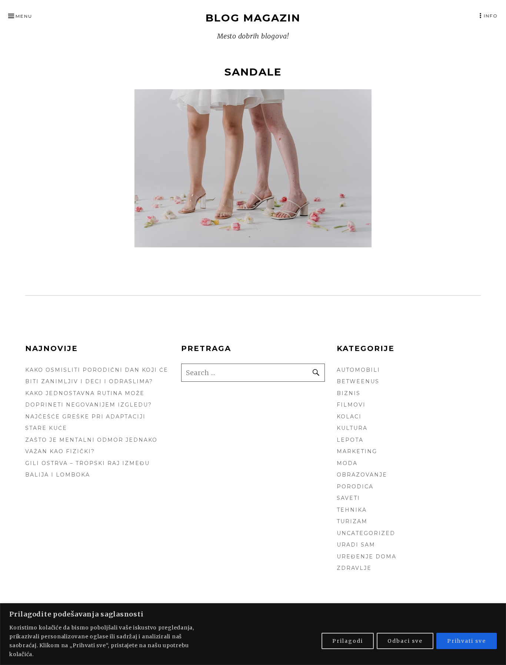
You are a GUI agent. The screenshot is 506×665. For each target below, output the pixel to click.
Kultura (352, 428)
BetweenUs (358, 381)
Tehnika (352, 510)
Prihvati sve (466, 641)
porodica (355, 486)
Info (491, 16)
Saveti (348, 498)
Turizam (352, 521)
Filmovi (351, 404)
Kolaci (349, 416)
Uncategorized (366, 533)
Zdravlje (354, 568)
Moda (347, 463)
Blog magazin (253, 17)
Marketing (357, 451)
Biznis (348, 393)
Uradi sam (356, 544)
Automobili (358, 370)
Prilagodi (347, 641)
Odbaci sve (405, 641)
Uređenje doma (366, 556)
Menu (24, 16)
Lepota (350, 440)
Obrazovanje (362, 474)
